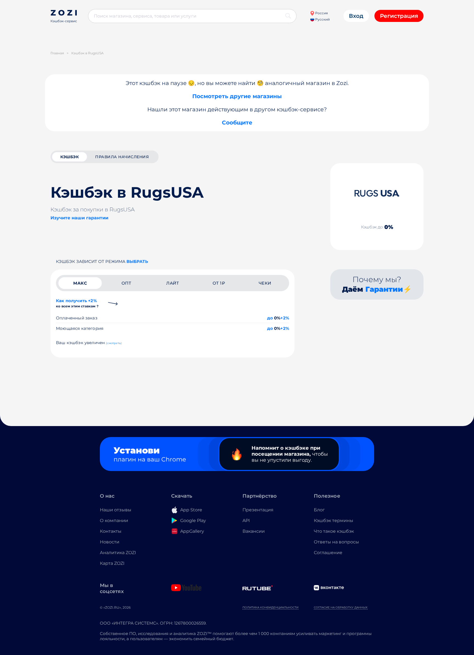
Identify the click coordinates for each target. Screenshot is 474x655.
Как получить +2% (77, 303)
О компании (114, 520)
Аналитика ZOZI (118, 552)
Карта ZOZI (112, 563)
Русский (322, 19)
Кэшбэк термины (333, 520)
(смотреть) (114, 343)
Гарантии (384, 289)
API (246, 520)
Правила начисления (122, 156)
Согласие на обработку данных (341, 607)
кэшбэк (69, 156)
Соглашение (328, 552)
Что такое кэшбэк (334, 531)
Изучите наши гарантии (79, 217)
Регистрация (399, 16)
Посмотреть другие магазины (237, 96)
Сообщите (237, 122)
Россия (321, 13)
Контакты (111, 531)
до (270, 318)
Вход (356, 16)
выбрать (137, 261)
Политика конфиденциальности (270, 607)
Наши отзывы (115, 509)
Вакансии (253, 531)
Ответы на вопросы (336, 542)
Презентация (257, 509)
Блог (319, 509)
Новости (109, 542)
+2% (284, 318)
